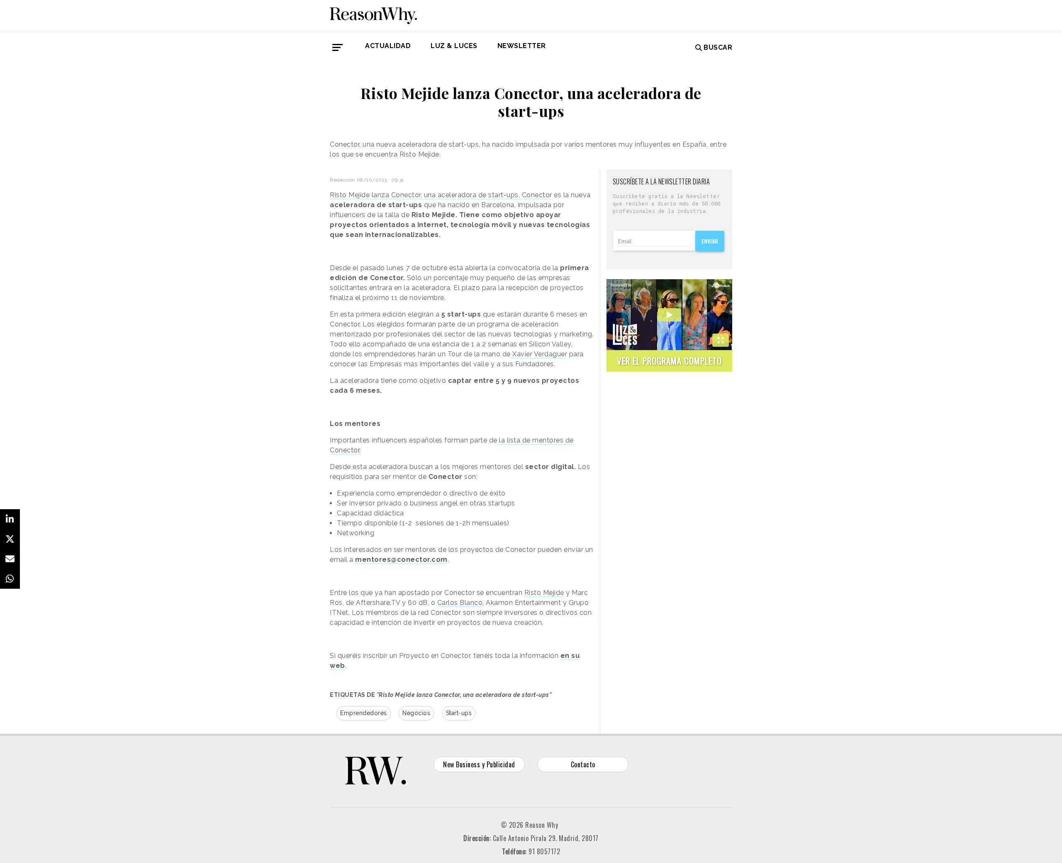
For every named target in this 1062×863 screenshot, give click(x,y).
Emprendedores (363, 713)
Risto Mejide (544, 593)
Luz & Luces (454, 46)
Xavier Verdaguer (539, 354)
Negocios (416, 713)
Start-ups (459, 713)
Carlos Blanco (460, 603)
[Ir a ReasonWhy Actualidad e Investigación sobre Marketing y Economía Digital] (373, 14)
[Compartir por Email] (10, 559)
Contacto (583, 764)
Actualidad (388, 46)
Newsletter (521, 46)
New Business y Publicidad (479, 764)
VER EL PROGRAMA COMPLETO (669, 360)
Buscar (718, 47)
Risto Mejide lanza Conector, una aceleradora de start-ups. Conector (441, 195)
